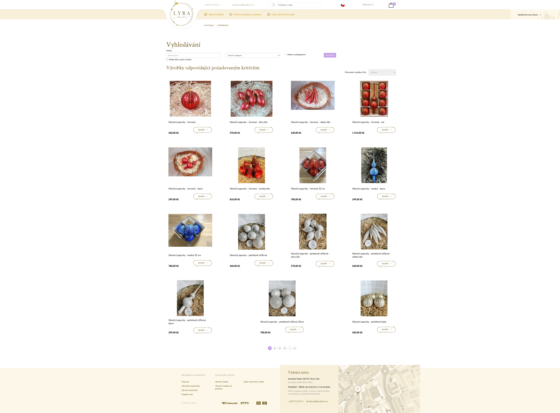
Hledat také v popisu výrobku (180, 59)
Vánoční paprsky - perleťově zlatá (369, 321)
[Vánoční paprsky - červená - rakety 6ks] (313, 95)
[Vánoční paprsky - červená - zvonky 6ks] (251, 165)
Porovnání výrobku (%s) (355, 72)
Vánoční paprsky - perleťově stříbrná (248, 255)
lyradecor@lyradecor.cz (243, 4)
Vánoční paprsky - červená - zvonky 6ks (250, 188)
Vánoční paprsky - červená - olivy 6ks (249, 122)
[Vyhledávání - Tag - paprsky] (182, 13)
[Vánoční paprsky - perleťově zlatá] (374, 299)
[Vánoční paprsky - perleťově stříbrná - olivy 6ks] (313, 232)
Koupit (201, 130)
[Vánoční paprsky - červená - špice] (190, 162)
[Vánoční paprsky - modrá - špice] (374, 165)
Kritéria (169, 50)
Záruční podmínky (190, 390)
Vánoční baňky (216, 14)
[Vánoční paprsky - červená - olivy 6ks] (251, 99)
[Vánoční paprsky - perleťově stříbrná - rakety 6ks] (374, 232)
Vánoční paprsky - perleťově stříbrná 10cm (282, 321)
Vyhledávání (222, 25)
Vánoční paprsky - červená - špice (185, 188)
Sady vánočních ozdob (283, 14)
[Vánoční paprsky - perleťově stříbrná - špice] (190, 298)
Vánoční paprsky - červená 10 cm (308, 188)
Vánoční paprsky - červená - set (368, 122)
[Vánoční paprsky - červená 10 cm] (312, 165)
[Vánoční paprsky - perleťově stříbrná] (251, 232)
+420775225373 (211, 4)
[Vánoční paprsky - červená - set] (374, 99)
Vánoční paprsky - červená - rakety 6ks (310, 122)
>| (294, 348)
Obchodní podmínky (191, 385)
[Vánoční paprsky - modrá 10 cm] (190, 230)
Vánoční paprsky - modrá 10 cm (184, 255)
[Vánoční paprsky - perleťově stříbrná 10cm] (282, 299)
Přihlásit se (368, 4)
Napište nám (187, 394)
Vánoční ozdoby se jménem (247, 14)
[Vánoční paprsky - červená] (190, 99)
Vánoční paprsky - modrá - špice (368, 188)
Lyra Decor (209, 25)
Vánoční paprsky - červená (181, 122)
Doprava (185, 381)
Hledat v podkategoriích (296, 54)
